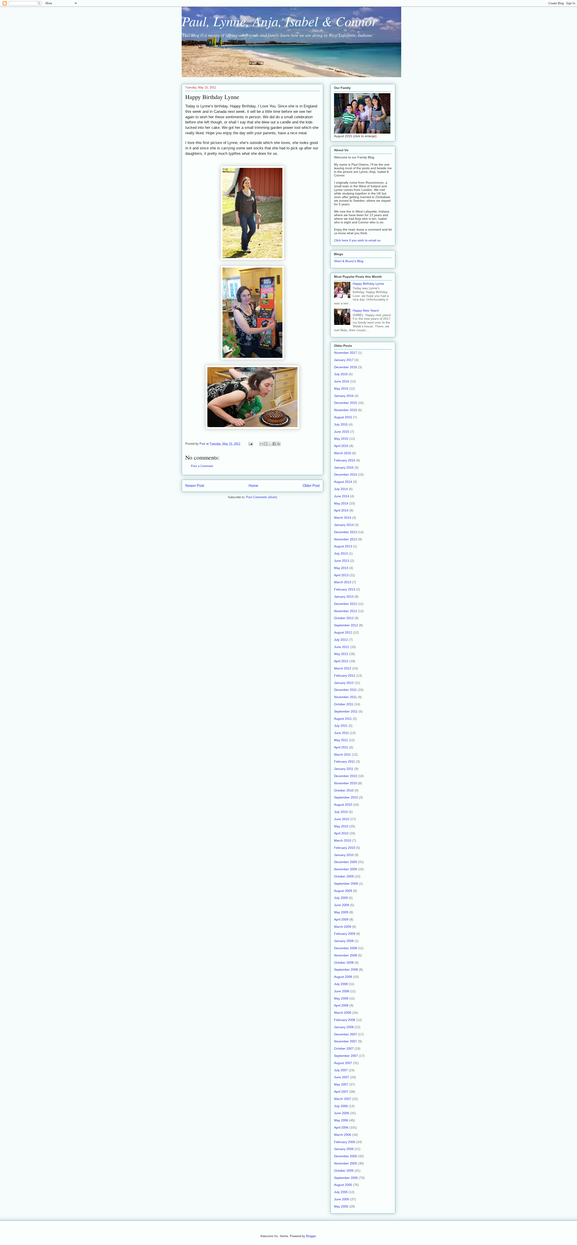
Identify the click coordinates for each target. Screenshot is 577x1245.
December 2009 (345, 862)
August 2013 (343, 546)
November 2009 (345, 869)
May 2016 (341, 388)
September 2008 (346, 969)
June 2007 (341, 1077)
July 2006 (341, 1106)
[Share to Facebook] (274, 444)
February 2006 (344, 1142)
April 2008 (341, 1005)
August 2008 (343, 977)
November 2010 (345, 783)
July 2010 (341, 812)
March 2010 (342, 840)
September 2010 (346, 797)
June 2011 (341, 733)
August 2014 (343, 482)
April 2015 (341, 446)
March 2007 (342, 1099)
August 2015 (343, 417)
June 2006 (341, 1113)
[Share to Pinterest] (278, 444)
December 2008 (345, 948)
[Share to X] (270, 444)
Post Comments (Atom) (261, 497)
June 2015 (341, 431)
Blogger (311, 1236)
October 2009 (344, 876)
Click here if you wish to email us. (357, 240)
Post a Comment (202, 466)
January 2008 (344, 1027)
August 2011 (343, 718)
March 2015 (342, 453)
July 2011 (341, 725)
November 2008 (345, 955)
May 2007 (341, 1084)
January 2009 (344, 941)
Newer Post (194, 486)
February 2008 (344, 1020)
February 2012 (344, 675)
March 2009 (342, 926)
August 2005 (343, 1185)
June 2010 (341, 819)
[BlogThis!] (265, 444)
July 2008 (341, 984)
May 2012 (341, 654)
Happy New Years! (366, 310)
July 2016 (341, 374)
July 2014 (341, 489)
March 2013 (342, 582)
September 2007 (346, 1056)
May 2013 (341, 568)
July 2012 (341, 639)
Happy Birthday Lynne (368, 283)
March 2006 (342, 1134)
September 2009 (346, 883)
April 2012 (341, 661)
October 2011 (343, 704)
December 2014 (345, 474)
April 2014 (341, 510)
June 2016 (341, 381)
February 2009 (344, 933)
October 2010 (344, 790)
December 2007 (345, 1034)
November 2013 (345, 539)
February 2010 (344, 847)
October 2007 (344, 1048)
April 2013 (341, 575)
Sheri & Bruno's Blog (348, 261)
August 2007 (343, 1063)
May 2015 (341, 438)
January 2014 (344, 525)
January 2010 (344, 855)
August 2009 (343, 891)
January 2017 (344, 360)
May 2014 (341, 503)
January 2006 (344, 1149)
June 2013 (341, 560)
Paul (202, 443)
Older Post (311, 486)
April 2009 (341, 919)
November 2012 (345, 611)
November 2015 (345, 410)
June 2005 (341, 1199)
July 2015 (341, 424)
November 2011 (345, 697)
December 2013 (345, 532)
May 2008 (341, 998)
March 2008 (342, 1012)
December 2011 (345, 690)
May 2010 (341, 826)
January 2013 (344, 596)
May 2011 (341, 740)
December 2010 (345, 776)
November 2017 (345, 352)
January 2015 (344, 467)
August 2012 (343, 632)
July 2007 (341, 1070)
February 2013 (344, 589)
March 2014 (342, 517)
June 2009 (341, 905)
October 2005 (344, 1170)
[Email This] (261, 444)
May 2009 (341, 912)
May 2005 (341, 1206)
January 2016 (344, 396)
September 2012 (346, 625)
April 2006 (341, 1127)
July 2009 (341, 898)
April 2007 (341, 1091)
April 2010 (341, 833)
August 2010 (343, 804)
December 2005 (345, 1156)
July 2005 (341, 1192)
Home (253, 486)
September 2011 (346, 711)
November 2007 (345, 1041)
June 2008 (341, 991)
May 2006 (341, 1120)
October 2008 (344, 962)
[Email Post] (250, 443)
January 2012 (344, 683)
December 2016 (345, 367)
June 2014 (341, 496)
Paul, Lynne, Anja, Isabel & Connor (279, 21)
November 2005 (345, 1163)
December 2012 (345, 604)
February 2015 (344, 460)
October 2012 (344, 618)
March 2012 (342, 668)
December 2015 (345, 403)
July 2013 (341, 553)
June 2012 (341, 647)
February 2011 (344, 761)
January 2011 (343, 769)
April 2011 (341, 747)
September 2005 (346, 1178)
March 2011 (342, 754)
